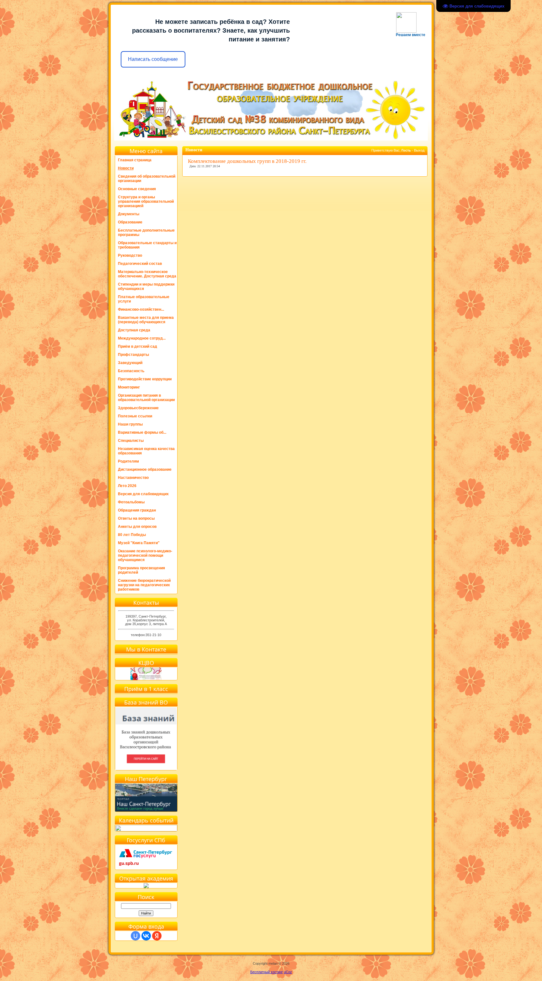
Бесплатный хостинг (266, 972)
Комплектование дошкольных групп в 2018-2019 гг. (247, 161)
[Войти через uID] (135, 936)
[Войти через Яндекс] (157, 936)
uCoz (288, 972)
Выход (419, 150)
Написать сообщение (153, 59)
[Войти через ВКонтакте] (146, 936)
